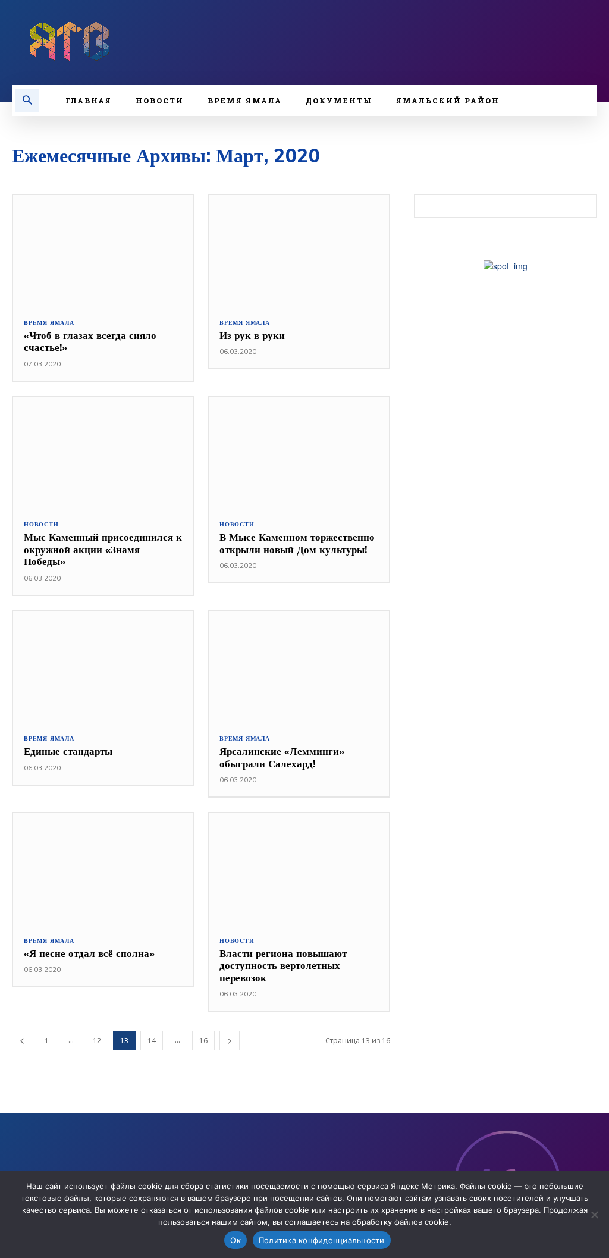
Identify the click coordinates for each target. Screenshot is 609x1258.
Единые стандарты (68, 751)
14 (151, 1041)
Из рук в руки (252, 335)
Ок (235, 1240)
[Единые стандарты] (103, 667)
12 (97, 1041)
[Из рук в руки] (299, 251)
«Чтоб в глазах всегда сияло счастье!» (90, 341)
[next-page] (229, 1040)
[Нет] (594, 1215)
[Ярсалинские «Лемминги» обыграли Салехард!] (299, 667)
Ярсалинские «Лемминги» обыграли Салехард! (281, 757)
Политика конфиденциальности (322, 1240)
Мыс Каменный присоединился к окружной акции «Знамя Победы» (103, 549)
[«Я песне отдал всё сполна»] (103, 869)
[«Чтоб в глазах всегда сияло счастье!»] (103, 251)
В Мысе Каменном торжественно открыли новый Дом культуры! (297, 543)
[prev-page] (22, 1040)
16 (203, 1041)
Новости (41, 525)
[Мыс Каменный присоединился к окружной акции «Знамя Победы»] (103, 453)
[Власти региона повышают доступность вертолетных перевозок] (299, 869)
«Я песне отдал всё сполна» (89, 953)
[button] (27, 100)
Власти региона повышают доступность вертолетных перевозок (283, 965)
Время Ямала (49, 323)
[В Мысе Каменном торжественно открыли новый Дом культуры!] (299, 453)
